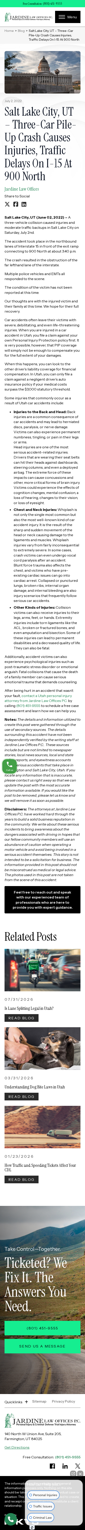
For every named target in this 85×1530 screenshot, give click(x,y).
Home (9, 31)
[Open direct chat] (73, 1474)
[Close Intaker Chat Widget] (80, 1474)
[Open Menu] (67, 17)
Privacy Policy (63, 1401)
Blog (21, 31)
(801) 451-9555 (52, 3)
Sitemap (39, 1401)
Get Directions (17, 1447)
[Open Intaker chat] (32, 1527)
